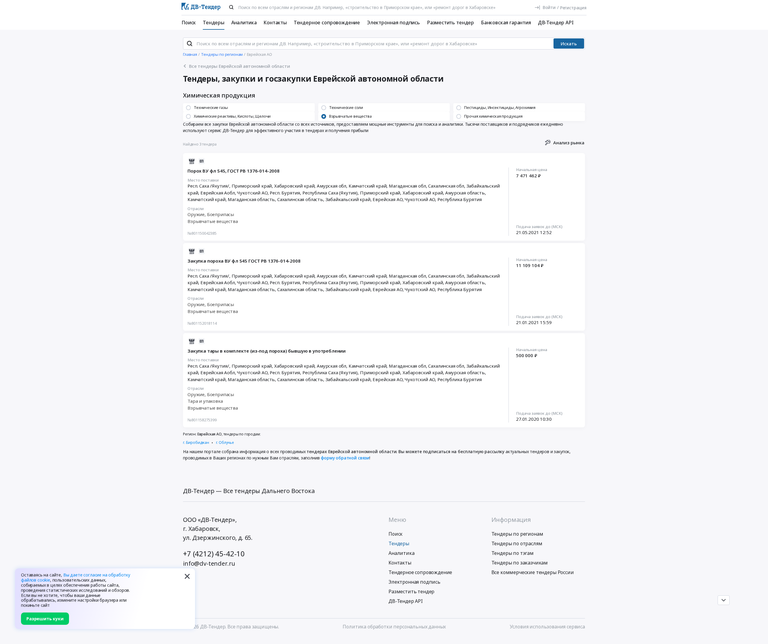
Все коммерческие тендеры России (532, 572)
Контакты (275, 22)
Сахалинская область (300, 199)
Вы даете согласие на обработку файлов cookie (75, 577)
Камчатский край (207, 199)
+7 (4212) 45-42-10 (214, 553)
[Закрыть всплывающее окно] (187, 576)
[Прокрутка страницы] (724, 600)
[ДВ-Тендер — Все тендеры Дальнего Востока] (201, 7)
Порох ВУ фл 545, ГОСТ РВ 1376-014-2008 (234, 171)
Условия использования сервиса (547, 626)
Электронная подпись (393, 22)
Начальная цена (531, 169)
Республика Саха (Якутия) (330, 193)
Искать (569, 44)
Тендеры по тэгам (512, 553)
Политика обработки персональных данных (394, 626)
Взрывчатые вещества (213, 221)
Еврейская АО (387, 199)
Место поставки (203, 180)
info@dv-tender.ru (209, 563)
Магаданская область (251, 199)
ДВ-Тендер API (556, 22)
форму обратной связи (345, 458)
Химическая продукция (219, 95)
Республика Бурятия (459, 199)
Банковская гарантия (506, 22)
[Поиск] (231, 7)
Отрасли (196, 208)
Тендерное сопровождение (327, 22)
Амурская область (464, 193)
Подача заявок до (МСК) (539, 226)
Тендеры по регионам (517, 534)
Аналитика (244, 22)
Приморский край (380, 193)
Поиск (189, 22)
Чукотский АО (420, 199)
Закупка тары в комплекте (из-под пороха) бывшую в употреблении (267, 351)
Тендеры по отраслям (516, 543)
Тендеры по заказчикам (519, 562)
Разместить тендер (450, 22)
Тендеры (213, 22)
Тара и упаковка (205, 401)
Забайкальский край (348, 199)
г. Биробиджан (196, 442)
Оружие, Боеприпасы (211, 214)
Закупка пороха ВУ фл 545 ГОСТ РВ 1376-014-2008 (244, 261)
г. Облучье (225, 442)
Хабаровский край (423, 193)
